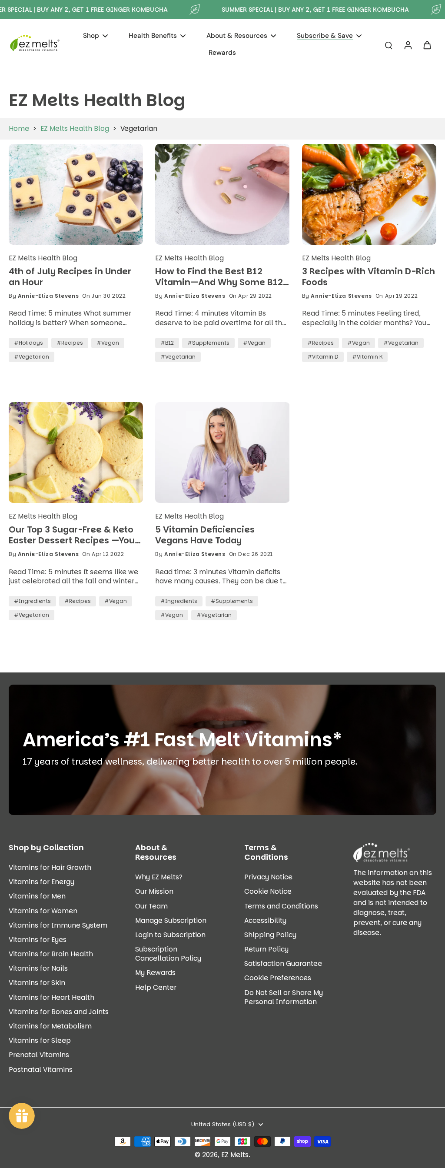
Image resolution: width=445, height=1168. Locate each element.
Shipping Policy (270, 934)
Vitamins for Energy (41, 881)
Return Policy (266, 949)
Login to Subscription (170, 934)
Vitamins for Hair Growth (50, 867)
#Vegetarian (31, 356)
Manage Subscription (170, 920)
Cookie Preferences (277, 977)
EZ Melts (235, 1154)
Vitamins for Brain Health (51, 953)
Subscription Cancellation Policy (168, 954)
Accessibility (265, 920)
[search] (388, 44)
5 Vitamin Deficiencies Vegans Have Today (205, 535)
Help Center (155, 987)
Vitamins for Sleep (40, 1040)
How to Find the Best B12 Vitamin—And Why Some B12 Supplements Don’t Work (219, 276)
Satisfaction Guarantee (283, 963)
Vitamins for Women (43, 910)
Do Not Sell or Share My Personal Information (283, 997)
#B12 (167, 342)
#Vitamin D (323, 356)
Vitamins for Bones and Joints (59, 1011)
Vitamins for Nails (38, 968)
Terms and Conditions (281, 906)
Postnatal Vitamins (41, 1069)
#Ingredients (32, 601)
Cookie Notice (268, 891)
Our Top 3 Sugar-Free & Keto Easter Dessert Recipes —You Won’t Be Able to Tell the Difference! (72, 535)
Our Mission (154, 891)
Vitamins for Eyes (37, 939)
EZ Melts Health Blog (74, 128)
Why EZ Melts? (159, 877)
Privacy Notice (268, 877)
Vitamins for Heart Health (51, 997)
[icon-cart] (426, 44)
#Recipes (69, 342)
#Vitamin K (367, 356)
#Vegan (107, 342)
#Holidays (28, 342)
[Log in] (407, 45)
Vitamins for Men (37, 896)
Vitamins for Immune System (58, 925)
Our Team (151, 906)
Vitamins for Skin (37, 982)
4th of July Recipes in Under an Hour (70, 276)
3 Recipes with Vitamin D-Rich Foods (368, 276)
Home (19, 128)
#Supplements (208, 342)
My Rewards (155, 972)
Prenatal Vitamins (39, 1054)
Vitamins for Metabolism (50, 1026)
